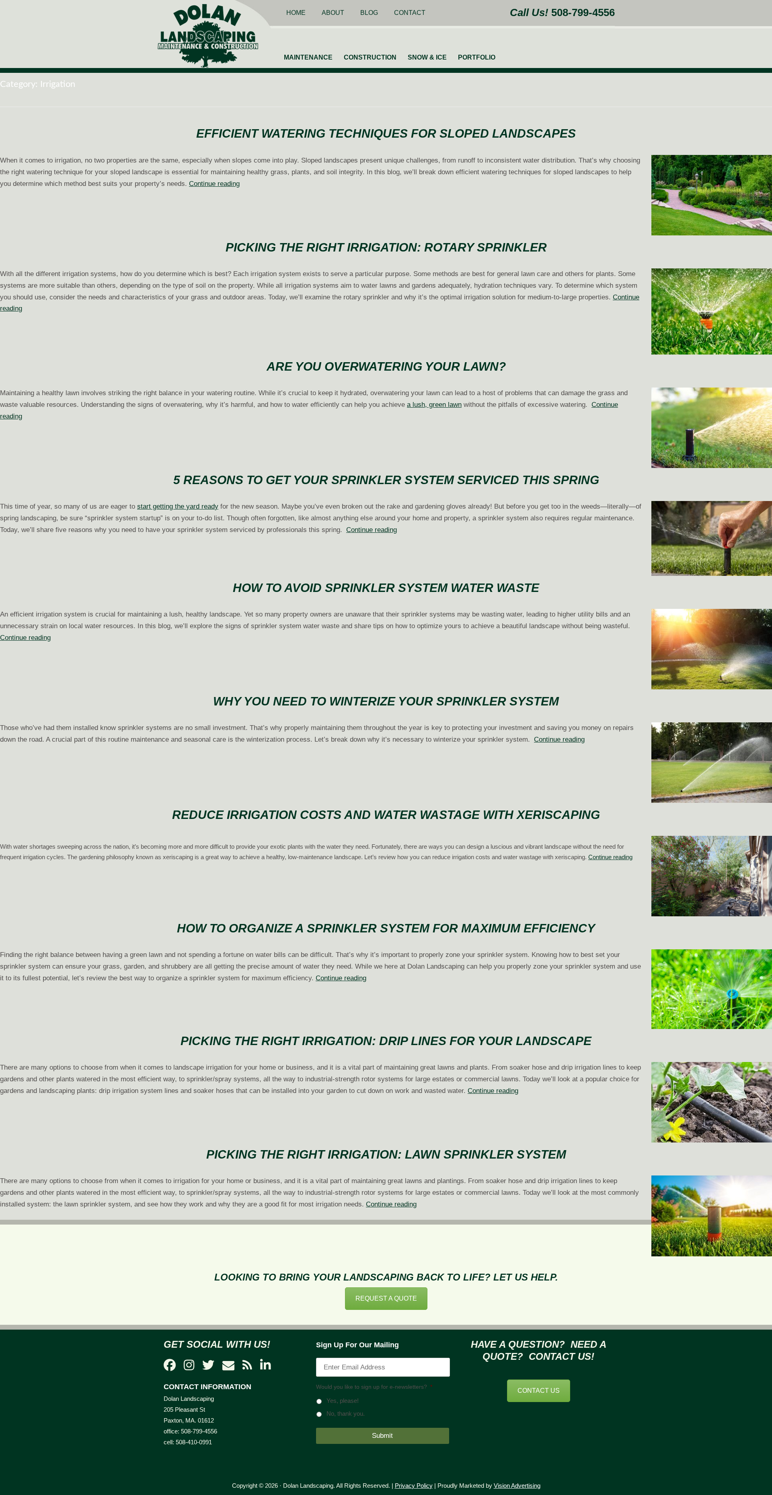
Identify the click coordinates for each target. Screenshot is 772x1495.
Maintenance (308, 57)
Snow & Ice (427, 57)
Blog (369, 12)
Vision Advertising (517, 1485)
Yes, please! (342, 1401)
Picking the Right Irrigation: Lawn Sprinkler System (386, 1154)
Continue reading (214, 184)
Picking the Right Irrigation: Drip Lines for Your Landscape (386, 1041)
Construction (370, 57)
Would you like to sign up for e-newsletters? (374, 1387)
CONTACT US (538, 1390)
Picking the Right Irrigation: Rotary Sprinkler (386, 247)
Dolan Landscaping (208, 36)
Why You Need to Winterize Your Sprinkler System (386, 701)
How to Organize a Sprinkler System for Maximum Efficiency (386, 928)
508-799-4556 (583, 12)
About (333, 12)
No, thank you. (345, 1413)
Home (296, 12)
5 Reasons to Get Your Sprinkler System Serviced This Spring (386, 480)
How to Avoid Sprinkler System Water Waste (386, 587)
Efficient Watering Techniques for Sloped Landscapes (386, 133)
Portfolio (476, 57)
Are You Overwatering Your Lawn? (386, 366)
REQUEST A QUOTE (386, 1298)
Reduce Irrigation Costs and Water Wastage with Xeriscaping (386, 814)
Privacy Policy (414, 1485)
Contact (409, 12)
